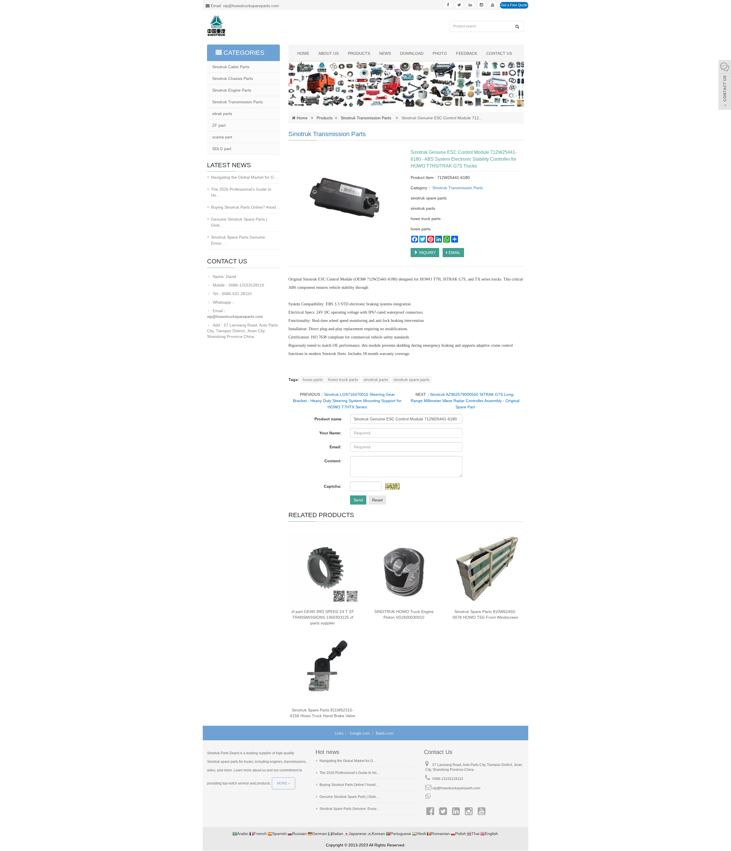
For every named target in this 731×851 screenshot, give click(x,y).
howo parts (313, 379)
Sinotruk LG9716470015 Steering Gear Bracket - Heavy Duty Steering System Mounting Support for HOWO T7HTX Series (347, 400)
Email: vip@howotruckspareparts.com (244, 5)
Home (303, 53)
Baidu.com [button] (384, 733)
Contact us (499, 53)
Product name (328, 419)
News (385, 53)
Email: (336, 447)
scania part (222, 137)
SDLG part (221, 148)
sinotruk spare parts (411, 379)
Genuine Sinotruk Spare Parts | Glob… (239, 222)
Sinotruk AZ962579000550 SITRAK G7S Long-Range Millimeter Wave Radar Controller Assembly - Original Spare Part (465, 400)
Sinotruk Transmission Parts (366, 118)
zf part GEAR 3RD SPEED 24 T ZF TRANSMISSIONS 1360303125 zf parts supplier (322, 617)
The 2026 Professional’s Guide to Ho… (241, 192)
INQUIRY (427, 252)
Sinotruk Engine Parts (231, 90)
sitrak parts (222, 113)
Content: (333, 461)
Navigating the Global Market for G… (244, 177)
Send (358, 500)
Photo (440, 53)
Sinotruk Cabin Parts (230, 66)
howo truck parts (343, 379)
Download (411, 53)
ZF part (219, 125)
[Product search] (517, 26)
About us (328, 53)
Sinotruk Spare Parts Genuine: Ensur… (238, 240)
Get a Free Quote (514, 5)
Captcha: (333, 486)
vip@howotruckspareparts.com (235, 316)
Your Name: (330, 433)
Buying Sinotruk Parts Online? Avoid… (245, 207)
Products (359, 53)
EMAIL (454, 252)
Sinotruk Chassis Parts (232, 78)
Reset (377, 500)
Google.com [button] (360, 733)
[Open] (724, 85)
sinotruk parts (376, 379)
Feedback (466, 53)
